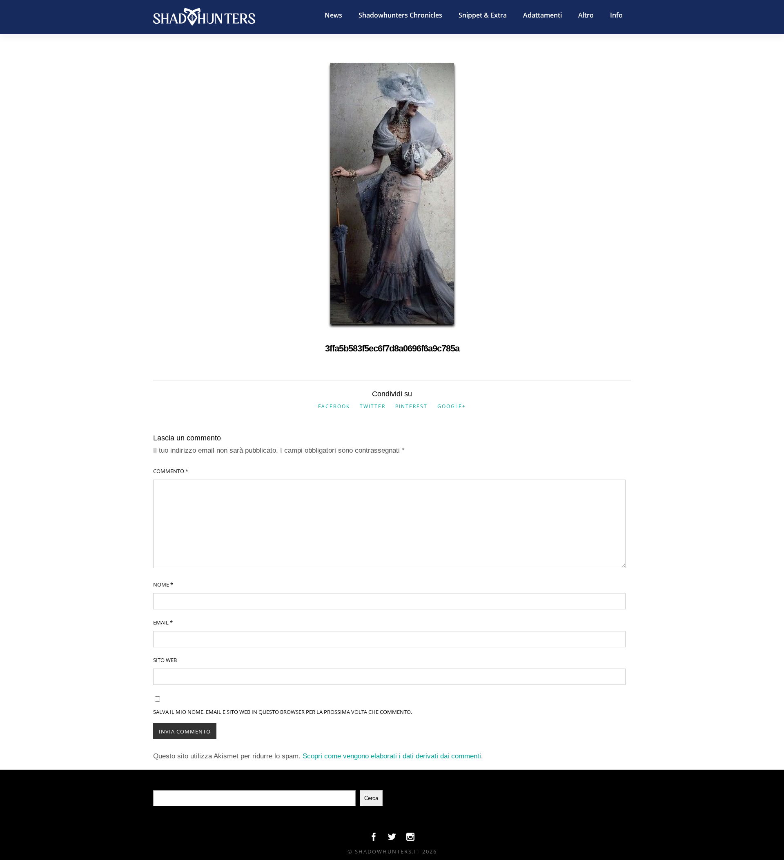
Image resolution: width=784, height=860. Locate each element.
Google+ (451, 406)
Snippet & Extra (483, 15)
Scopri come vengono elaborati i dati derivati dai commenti (392, 756)
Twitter (372, 406)
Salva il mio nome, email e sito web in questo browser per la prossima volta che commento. (282, 712)
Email (163, 622)
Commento (170, 471)
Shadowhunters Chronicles (400, 15)
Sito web (165, 660)
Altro (586, 15)
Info (616, 15)
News (333, 15)
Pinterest (411, 406)
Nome (163, 584)
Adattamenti (542, 15)
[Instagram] (410, 838)
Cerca (371, 798)
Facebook (334, 406)
